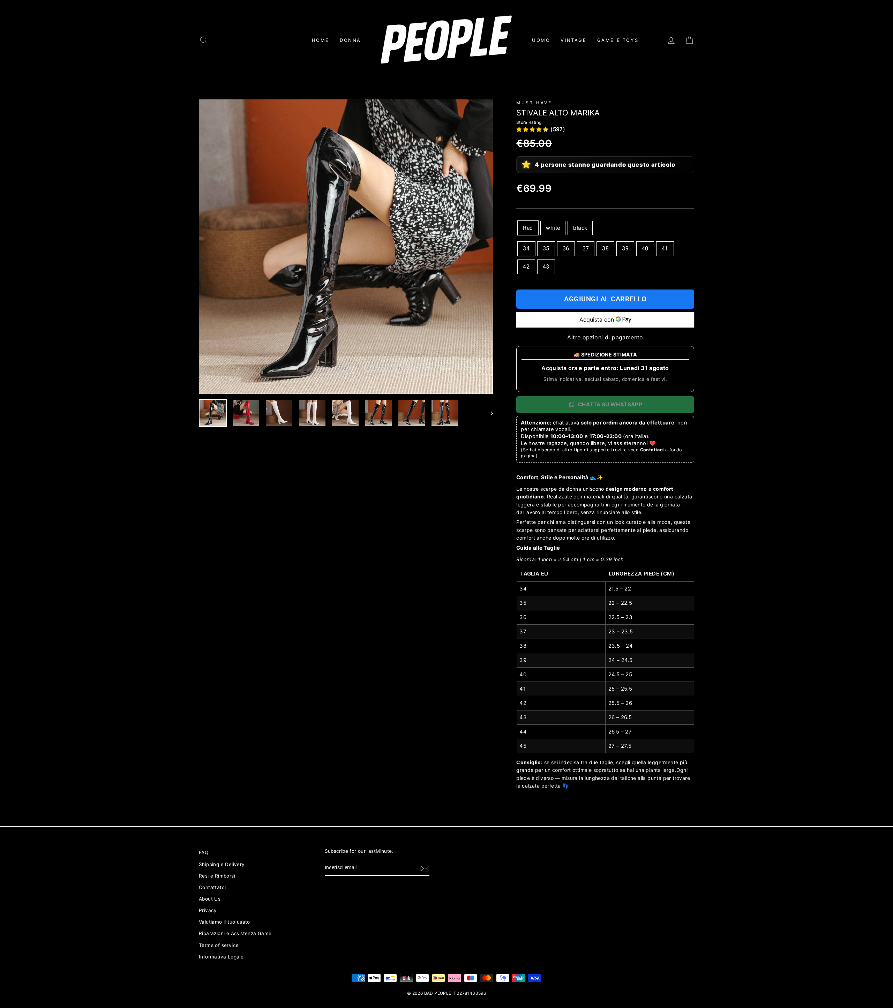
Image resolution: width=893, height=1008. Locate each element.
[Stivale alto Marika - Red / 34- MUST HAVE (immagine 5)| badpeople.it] (345, 413)
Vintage (573, 40)
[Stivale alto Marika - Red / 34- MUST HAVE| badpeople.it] (346, 246)
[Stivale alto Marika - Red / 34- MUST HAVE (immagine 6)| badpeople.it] (378, 413)
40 (645, 248)
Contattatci (212, 887)
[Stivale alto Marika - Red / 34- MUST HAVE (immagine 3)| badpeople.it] (279, 413)
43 (546, 266)
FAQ (203, 852)
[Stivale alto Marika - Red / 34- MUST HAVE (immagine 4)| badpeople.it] (312, 413)
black (580, 228)
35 (546, 248)
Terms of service (219, 945)
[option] (346, 246)
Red (528, 228)
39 (625, 248)
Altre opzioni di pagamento (605, 337)
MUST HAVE (534, 102)
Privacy (208, 910)
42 (526, 266)
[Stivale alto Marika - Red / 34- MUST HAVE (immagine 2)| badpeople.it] (246, 413)
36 (566, 248)
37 (586, 248)
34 (526, 248)
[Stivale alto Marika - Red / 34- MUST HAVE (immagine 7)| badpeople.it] (411, 413)
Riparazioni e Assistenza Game (235, 933)
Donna (350, 40)
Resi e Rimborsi (217, 876)
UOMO (541, 40)
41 (665, 248)
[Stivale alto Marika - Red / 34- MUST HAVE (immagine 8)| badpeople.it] (445, 413)
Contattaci (652, 449)
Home (320, 40)
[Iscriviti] (424, 868)
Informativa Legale (221, 957)
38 (605, 248)
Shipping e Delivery (222, 864)
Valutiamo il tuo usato (224, 922)
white (553, 228)
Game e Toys (618, 40)
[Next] (488, 413)
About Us (209, 899)
